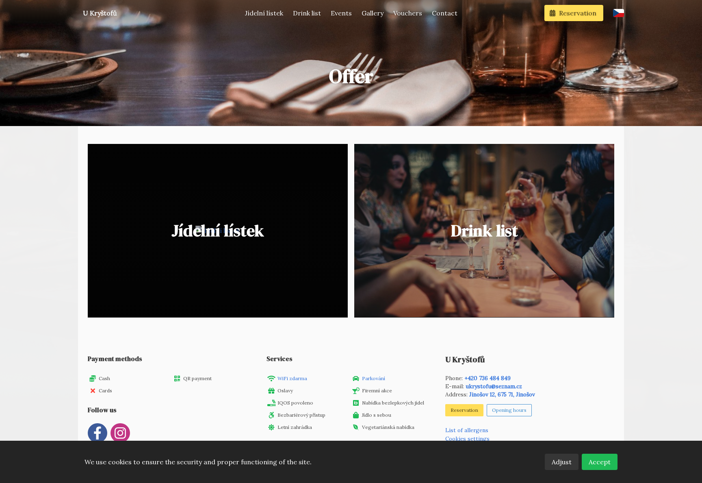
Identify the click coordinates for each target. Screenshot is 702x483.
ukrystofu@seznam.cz (494, 386)
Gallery (373, 13)
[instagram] (120, 433)
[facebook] (97, 433)
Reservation (464, 410)
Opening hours (509, 410)
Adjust (562, 462)
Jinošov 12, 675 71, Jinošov (502, 394)
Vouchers (407, 13)
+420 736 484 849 (487, 378)
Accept (600, 462)
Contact (444, 13)
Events (341, 13)
